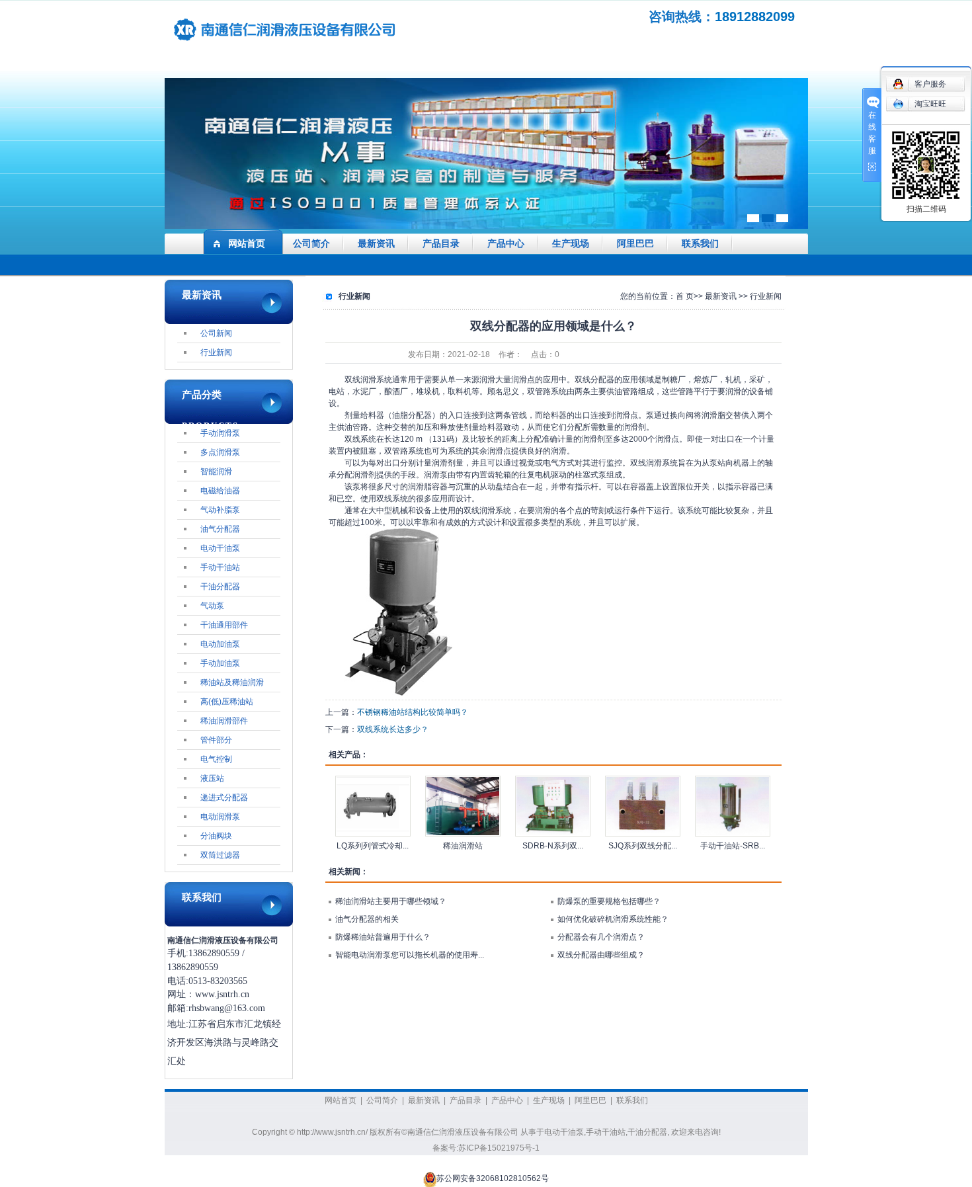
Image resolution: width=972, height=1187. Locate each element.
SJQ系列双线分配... (642, 845)
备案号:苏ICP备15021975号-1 (486, 1148)
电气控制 (216, 759)
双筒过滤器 (220, 855)
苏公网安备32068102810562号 (492, 1179)
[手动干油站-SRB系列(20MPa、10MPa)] (732, 806)
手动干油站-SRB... (732, 845)
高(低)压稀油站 (226, 701)
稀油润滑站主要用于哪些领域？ (390, 901)
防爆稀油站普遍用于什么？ (382, 937)
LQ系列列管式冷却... (373, 845)
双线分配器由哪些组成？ (601, 955)
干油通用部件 (224, 625)
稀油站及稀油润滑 (232, 682)
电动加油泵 (220, 644)
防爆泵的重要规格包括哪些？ (609, 901)
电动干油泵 (220, 548)
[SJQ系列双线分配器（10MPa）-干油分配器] (642, 806)
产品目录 (441, 244)
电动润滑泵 (220, 816)
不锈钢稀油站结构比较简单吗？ (412, 712)
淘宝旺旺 (930, 103)
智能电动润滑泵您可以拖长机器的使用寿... (409, 955)
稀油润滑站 (463, 845)
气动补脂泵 (220, 509)
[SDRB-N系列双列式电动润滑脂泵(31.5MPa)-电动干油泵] (552, 806)
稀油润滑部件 (224, 720)
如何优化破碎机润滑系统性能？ (612, 919)
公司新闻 (216, 333)
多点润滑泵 (220, 452)
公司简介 (311, 244)
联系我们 (700, 244)
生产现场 (570, 244)
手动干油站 (220, 567)
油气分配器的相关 (367, 919)
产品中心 (505, 244)
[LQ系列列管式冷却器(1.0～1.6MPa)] (373, 806)
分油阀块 (216, 835)
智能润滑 (216, 471)
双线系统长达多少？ (392, 729)
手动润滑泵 (220, 433)
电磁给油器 (220, 490)
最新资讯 (376, 244)
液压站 (212, 778)
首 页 (685, 296)
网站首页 (246, 244)
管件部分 (216, 740)
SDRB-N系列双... (552, 845)
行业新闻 (216, 352)
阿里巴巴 (635, 244)
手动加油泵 (220, 663)
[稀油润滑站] (463, 806)
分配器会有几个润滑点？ (601, 937)
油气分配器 (220, 529)
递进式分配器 (224, 797)
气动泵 (212, 605)
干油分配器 (220, 586)
